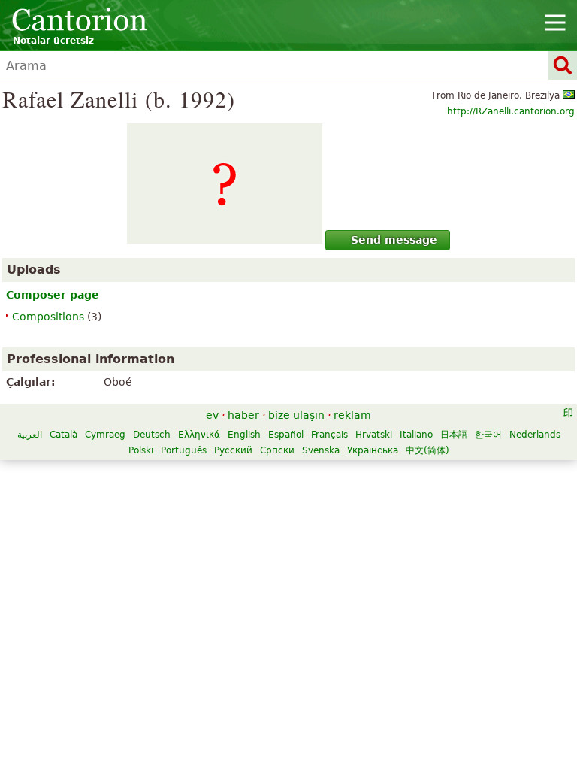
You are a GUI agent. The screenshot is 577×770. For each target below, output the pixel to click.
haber (243, 415)
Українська (372, 450)
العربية (29, 434)
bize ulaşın (296, 415)
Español (286, 434)
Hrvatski (373, 434)
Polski (140, 450)
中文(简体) (427, 450)
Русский (233, 450)
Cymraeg (105, 434)
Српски (277, 450)
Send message (394, 240)
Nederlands (534, 434)
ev (212, 415)
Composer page (52, 295)
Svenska (321, 450)
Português (184, 450)
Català (63, 434)
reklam (352, 415)
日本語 (453, 434)
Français (329, 434)
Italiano (416, 434)
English (244, 434)
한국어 (488, 434)
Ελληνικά (199, 434)
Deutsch (152, 434)
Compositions (48, 317)
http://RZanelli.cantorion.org (511, 111)
